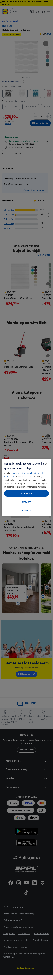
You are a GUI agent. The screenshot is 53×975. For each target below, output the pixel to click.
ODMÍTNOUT (26, 510)
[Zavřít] (46, 464)
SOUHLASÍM (26, 493)
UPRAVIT (26, 502)
